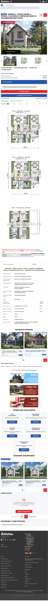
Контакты (26, 574)
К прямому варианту (11, 51)
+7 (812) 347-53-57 (30, 542)
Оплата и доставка (7, 67)
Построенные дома (28, 566)
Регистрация (4, 546)
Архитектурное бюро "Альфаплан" (5, 537)
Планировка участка (5, 575)
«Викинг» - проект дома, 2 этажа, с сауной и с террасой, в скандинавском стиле (9, 351)
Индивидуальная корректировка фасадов (9, 579)
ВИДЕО (22, 250)
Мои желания (3, 587)
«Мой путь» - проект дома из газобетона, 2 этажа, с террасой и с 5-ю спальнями (34, 351)
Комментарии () (6, 69)
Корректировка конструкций (6, 572)
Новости (26, 576)
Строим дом (27, 556)
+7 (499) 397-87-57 (30, 544)
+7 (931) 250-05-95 (30, 540)
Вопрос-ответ (33, 67)
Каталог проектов (4, 558)
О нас (26, 571)
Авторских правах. (29, 591)
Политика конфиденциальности (31, 583)
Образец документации (21, 67)
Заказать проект (24, 91)
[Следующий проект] (26, 516)
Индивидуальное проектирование (7, 577)
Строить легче (5, 249)
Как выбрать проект (5, 568)
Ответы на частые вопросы (6, 565)
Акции (26, 585)
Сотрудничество (28, 578)
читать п (28, 370)
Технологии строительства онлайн (31, 562)
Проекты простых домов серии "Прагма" (12, 524)
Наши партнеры (28, 564)
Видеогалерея (27, 569)
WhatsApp (20, 101)
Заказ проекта (3, 582)
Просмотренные (4, 584)
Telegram (13, 101)
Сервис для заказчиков (24, 410)
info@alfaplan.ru (29, 546)
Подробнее (7, 345)
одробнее (33, 370)
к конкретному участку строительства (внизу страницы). (18, 256)
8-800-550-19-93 (29, 538)
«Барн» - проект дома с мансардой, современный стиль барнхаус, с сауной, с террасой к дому (34, 481)
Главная (2, 556)
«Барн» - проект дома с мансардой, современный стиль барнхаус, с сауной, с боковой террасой (10, 481)
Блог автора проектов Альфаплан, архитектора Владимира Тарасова (34, 559)
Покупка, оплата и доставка (6, 561)
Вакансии (27, 581)
